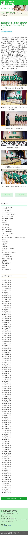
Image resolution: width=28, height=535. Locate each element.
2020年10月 (6, 428)
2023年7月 (6, 358)
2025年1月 (6, 320)
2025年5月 (6, 312)
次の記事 (7, 194)
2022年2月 (6, 394)
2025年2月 (6, 318)
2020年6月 (6, 437)
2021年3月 (6, 418)
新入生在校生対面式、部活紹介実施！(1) (13, 237)
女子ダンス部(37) (7, 231)
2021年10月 (6, 403)
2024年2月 (6, 343)
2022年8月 (6, 382)
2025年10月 (6, 301)
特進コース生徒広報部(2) (9, 252)
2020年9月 (6, 430)
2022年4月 (6, 390)
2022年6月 (6, 386)
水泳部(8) (4, 244)
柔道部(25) (5, 239)
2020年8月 (6, 432)
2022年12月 (6, 373)
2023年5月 (6, 362)
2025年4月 (6, 314)
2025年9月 (6, 303)
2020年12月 (6, 424)
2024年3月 (6, 341)
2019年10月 (6, 454)
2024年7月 (6, 333)
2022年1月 (6, 396)
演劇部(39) (5, 246)
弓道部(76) (5, 235)
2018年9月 (6, 481)
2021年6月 (6, 411)
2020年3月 (6, 443)
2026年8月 (6, 280)
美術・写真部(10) (7, 259)
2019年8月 (6, 458)
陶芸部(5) (4, 267)
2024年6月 (6, 335)
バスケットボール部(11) (8, 214)
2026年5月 (6, 286)
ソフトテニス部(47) (7, 212)
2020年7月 (6, 435)
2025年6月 (6, 310)
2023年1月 (6, 371)
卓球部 (7, 12)
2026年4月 (6, 288)
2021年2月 (6, 420)
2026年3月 (6, 290)
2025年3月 (6, 316)
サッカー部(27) (6, 210)
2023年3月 (6, 367)
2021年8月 (6, 407)
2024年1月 (6, 346)
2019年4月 (6, 466)
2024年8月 (6, 331)
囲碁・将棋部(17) (7, 229)
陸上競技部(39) (6, 269)
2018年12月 (6, 475)
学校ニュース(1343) (7, 233)
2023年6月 (6, 360)
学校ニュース (13, 12)
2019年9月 (6, 456)
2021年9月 (6, 405)
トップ (2, 12)
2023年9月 (6, 354)
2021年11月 (6, 401)
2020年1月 (6, 447)
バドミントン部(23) (7, 216)
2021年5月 (6, 413)
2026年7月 (6, 282)
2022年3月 (6, 392)
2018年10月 (6, 479)
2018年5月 (6, 490)
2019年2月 (6, 471)
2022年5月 (6, 388)
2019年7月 (6, 460)
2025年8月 (6, 305)
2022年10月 (6, 377)
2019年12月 (6, 449)
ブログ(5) (4, 220)
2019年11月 (6, 452)
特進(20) (4, 250)
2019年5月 (6, 464)
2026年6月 (6, 284)
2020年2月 (6, 445)
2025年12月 (6, 297)
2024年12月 (6, 322)
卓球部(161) (5, 225)
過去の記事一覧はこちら (14, 498)
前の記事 (22, 194)
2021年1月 (6, 422)
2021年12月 (6, 399)
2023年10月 (6, 352)
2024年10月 (6, 327)
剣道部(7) (4, 222)
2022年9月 (6, 379)
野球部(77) (5, 265)
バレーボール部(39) (7, 218)
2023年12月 (6, 348)
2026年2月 (6, 293)
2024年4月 (6, 339)
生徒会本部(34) (6, 254)
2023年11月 (6, 350)
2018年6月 (6, 488)
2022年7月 (6, 384)
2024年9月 (6, 329)
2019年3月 (6, 468)
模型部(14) (5, 242)
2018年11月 (6, 477)
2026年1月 (6, 295)
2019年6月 (6, 462)
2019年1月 (6, 473)
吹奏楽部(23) (5, 227)
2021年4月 (6, 415)
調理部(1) (4, 261)
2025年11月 (6, 299)
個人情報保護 (9, 521)
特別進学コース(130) (8, 248)
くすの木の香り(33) (7, 208)
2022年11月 (6, 375)
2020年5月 (6, 439)
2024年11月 (6, 324)
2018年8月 (6, 483)
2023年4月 (6, 365)
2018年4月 (6, 492)
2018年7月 (6, 485)
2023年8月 (6, 356)
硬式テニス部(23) (7, 256)
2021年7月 (6, 409)
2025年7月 (6, 307)
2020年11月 (6, 426)
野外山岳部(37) (6, 263)
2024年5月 (6, 337)
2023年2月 (6, 369)
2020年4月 (6, 441)
